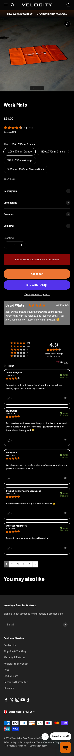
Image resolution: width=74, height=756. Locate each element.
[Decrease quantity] (8, 245)
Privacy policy (26, 742)
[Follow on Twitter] (11, 699)
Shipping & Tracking (15, 651)
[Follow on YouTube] (22, 699)
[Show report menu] (65, 398)
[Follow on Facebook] (6, 699)
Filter (10, 365)
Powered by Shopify (37, 738)
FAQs (6, 669)
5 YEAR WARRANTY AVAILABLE (52, 13)
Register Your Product (16, 663)
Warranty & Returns (14, 657)
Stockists (9, 688)
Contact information (16, 745)
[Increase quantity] (21, 245)
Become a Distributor (15, 682)
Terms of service (44, 742)
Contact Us (10, 645)
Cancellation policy (38, 745)
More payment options (37, 294)
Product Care (11, 675)
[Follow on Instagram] (17, 699)
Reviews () (10, 132)
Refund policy (10, 742)
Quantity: (9, 237)
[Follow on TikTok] (28, 699)
